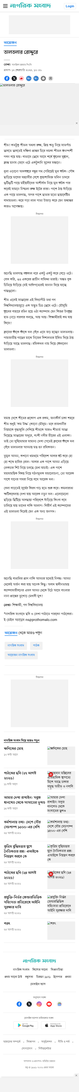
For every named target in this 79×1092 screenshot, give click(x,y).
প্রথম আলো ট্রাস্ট (13, 977)
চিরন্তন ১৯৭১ (43, 977)
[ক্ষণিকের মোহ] (61, 756)
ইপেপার (57, 977)
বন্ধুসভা (29, 977)
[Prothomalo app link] (25, 1026)
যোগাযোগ (27, 1049)
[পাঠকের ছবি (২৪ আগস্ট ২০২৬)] (61, 880)
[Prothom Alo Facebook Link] (21, 1004)
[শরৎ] (61, 930)
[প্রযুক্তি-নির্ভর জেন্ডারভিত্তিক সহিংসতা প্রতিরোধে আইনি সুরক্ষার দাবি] (61, 905)
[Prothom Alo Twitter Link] (31, 1004)
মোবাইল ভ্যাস (38, 984)
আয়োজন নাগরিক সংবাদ (21, 655)
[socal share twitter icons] (14, 80)
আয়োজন (10, 43)
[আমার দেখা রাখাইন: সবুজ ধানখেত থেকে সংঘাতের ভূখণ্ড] (61, 804)
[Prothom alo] (30, 7)
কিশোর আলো (40, 970)
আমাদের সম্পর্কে (12, 1042)
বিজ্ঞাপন (31, 1042)
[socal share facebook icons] (7, 80)
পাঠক (36, 646)
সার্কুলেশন (46, 1042)
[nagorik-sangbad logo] (39, 962)
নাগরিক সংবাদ (16, 646)
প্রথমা (68, 977)
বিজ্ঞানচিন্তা (57, 970)
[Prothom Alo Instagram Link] (41, 1004)
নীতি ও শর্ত (64, 1042)
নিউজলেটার (45, 1049)
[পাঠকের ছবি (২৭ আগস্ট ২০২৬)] (61, 780)
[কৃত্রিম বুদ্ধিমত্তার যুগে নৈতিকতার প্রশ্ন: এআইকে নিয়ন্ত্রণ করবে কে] (61, 854)
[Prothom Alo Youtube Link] (51, 1004)
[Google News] (59, 1005)
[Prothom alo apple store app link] (53, 1026)
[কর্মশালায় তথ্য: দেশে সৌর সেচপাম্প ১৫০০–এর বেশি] (61, 829)
